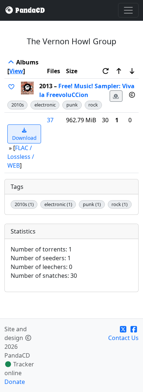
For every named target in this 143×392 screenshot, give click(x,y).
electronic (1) (58, 204)
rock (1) (119, 204)
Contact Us (123, 338)
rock (93, 104)
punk (72, 104)
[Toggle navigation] (128, 10)
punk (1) (92, 204)
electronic (45, 104)
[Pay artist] (116, 96)
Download (24, 137)
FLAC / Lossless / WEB (20, 156)
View (16, 71)
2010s (17, 104)
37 (50, 120)
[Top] (11, 62)
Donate (14, 382)
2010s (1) (24, 204)
